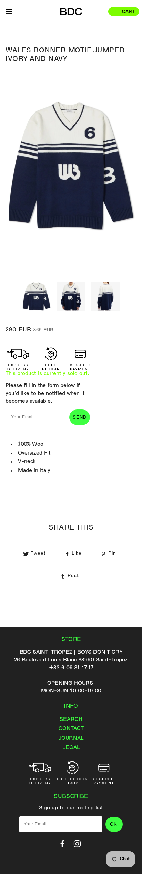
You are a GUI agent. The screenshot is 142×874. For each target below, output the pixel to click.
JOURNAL (71, 738)
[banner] (71, 12)
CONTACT (71, 728)
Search (71, 719)
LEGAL (71, 747)
